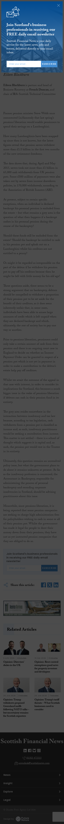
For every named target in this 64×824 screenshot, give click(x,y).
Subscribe (49, 64)
